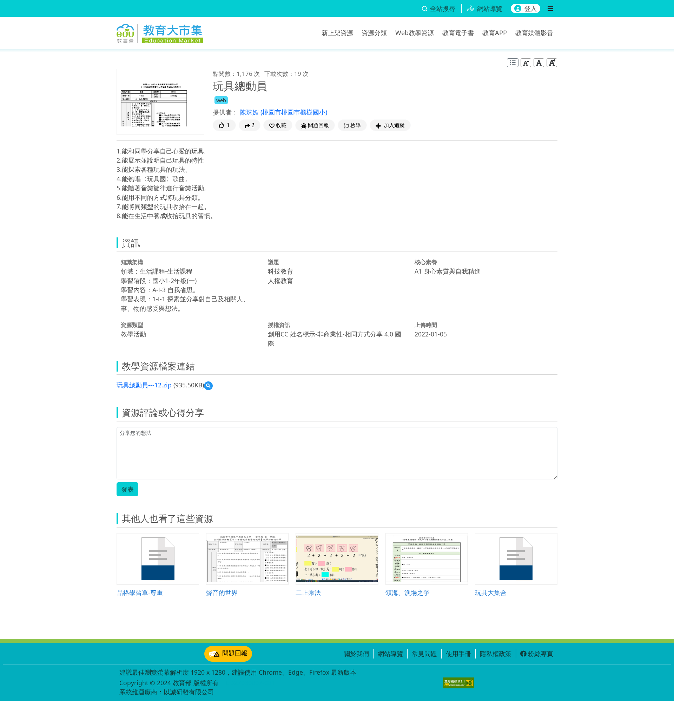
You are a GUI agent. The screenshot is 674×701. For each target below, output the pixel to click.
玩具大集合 (491, 592)
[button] (277, 125)
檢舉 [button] (355, 125)
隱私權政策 (495, 653)
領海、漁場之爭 (407, 592)
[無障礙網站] (458, 682)
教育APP (494, 32)
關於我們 (356, 653)
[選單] (550, 8)
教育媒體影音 (534, 32)
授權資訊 (279, 325)
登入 (530, 8)
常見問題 (424, 653)
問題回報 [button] (318, 125)
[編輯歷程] (512, 62)
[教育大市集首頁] (160, 31)
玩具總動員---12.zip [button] (144, 385)
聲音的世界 (222, 592)
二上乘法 (308, 592)
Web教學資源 (414, 32)
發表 (127, 489)
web (221, 100)
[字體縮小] (525, 62)
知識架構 (132, 262)
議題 (273, 262)
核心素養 (426, 262)
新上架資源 (337, 32)
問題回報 (234, 653)
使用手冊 (458, 653)
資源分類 (374, 32)
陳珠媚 (250, 112)
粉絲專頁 (540, 653)
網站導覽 (390, 653)
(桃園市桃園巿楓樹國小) (293, 112)
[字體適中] (538, 62)
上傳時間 (426, 325)
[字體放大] (551, 62)
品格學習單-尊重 (140, 592)
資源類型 (132, 325)
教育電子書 (458, 32)
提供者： (225, 112)
